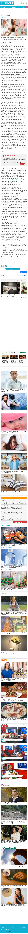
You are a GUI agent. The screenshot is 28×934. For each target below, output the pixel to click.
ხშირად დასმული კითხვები (5, 930)
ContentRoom (22, 280)
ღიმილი (14, 268)
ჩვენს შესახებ (5, 927)
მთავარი (5, 925)
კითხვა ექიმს (14, 7)
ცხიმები (18, 268)
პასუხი (22, 164)
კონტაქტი (23, 927)
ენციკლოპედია (23, 925)
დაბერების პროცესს (15, 180)
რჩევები (3, 12)
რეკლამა (14, 927)
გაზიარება (25, 271)
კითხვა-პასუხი (14, 925)
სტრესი (9, 268)
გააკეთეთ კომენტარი (21, 275)
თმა (6, 268)
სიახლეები (3, 7)
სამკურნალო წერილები (6, 525)
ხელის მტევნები (23, 227)
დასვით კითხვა (18, 522)
